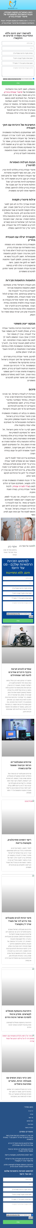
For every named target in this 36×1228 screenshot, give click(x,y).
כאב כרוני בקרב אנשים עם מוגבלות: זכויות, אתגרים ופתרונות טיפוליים (18, 1081)
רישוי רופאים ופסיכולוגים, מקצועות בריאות (19, 1155)
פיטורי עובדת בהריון (13, 92)
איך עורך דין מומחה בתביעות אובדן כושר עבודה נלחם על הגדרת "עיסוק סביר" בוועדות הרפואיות (18, 1137)
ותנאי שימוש (7, 79)
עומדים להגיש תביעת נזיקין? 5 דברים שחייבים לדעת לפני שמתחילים (19, 672)
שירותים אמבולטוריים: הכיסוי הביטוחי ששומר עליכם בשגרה (20, 765)
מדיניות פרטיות (16, 79)
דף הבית (32, 21)
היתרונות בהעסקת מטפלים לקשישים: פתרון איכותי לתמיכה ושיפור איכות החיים (18, 1014)
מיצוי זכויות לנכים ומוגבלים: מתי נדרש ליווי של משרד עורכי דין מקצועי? (18, 921)
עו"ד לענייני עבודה (21, 486)
